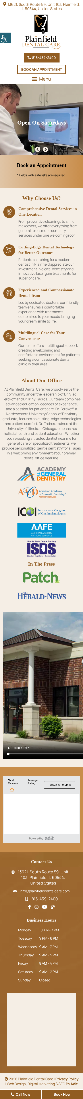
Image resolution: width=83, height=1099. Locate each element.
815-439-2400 (43, 57)
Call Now (22, 1094)
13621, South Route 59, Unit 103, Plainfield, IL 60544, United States (44, 6)
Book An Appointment (41, 69)
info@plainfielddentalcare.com (44, 891)
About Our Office (41, 380)
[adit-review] (49, 838)
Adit (74, 1083)
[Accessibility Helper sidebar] (5, 38)
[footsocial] (29, 907)
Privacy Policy (67, 1078)
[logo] (42, 32)
